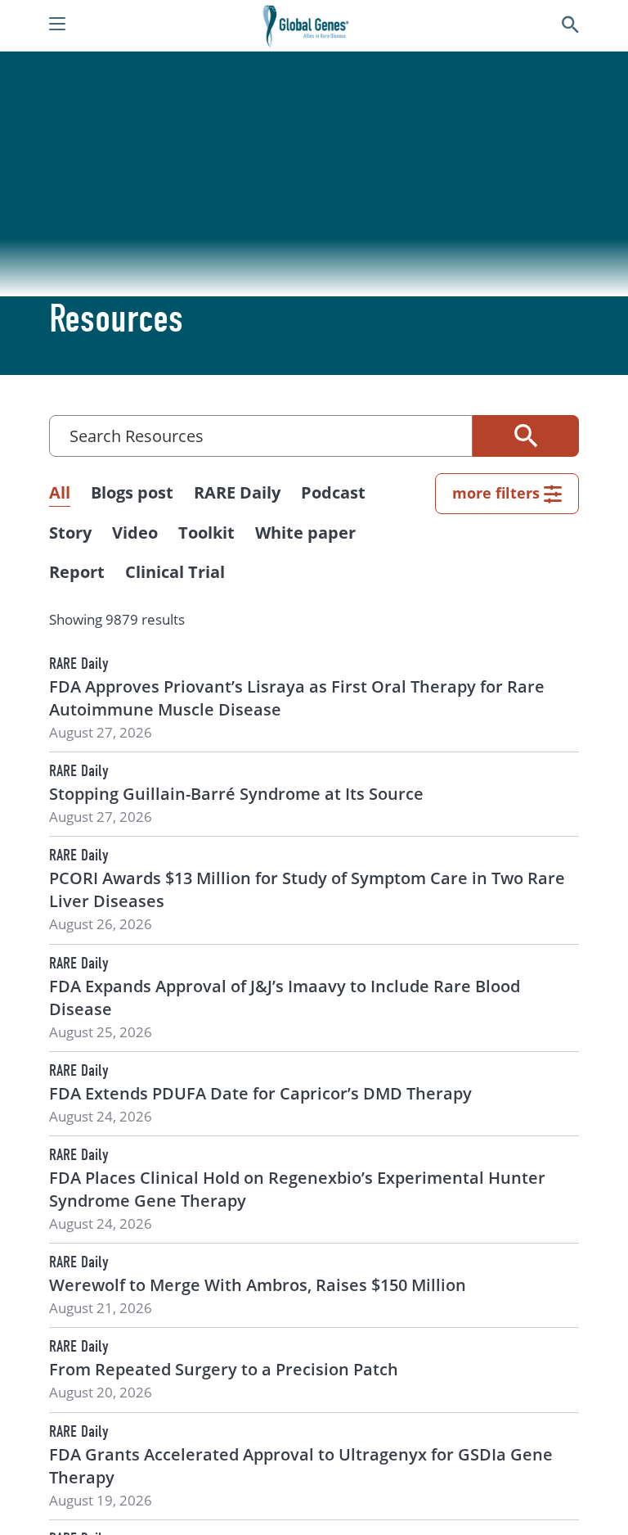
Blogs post (132, 492)
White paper (305, 532)
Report (77, 572)
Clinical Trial (175, 572)
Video (135, 532)
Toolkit (206, 532)
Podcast (333, 492)
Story (70, 532)
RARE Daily (237, 492)
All (59, 492)
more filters (496, 493)
